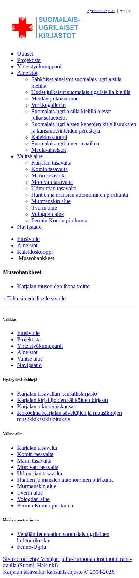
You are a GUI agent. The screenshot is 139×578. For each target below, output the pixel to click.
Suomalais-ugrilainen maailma (65, 143)
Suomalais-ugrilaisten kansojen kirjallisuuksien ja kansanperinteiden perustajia (83, 127)
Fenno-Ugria (31, 547)
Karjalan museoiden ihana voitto (53, 286)
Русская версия (101, 10)
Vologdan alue (47, 214)
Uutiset (25, 54)
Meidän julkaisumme (54, 99)
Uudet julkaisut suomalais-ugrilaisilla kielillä (80, 92)
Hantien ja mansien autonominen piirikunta (79, 195)
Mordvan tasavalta (52, 182)
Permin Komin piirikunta (59, 220)
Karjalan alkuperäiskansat (46, 406)
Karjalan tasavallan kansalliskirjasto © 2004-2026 (58, 572)
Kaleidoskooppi (49, 137)
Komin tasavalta (49, 169)
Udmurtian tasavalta (53, 188)
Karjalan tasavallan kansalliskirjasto (57, 394)
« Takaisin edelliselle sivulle (34, 298)
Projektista (29, 60)
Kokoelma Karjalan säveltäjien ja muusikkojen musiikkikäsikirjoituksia (69, 416)
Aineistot (27, 73)
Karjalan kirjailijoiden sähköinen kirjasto (62, 400)
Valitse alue (30, 156)
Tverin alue (44, 208)
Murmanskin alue (51, 201)
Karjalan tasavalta (51, 163)
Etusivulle (28, 239)
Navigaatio (29, 227)
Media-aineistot (48, 150)
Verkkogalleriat (48, 105)
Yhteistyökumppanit (40, 66)
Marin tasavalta (48, 175)
